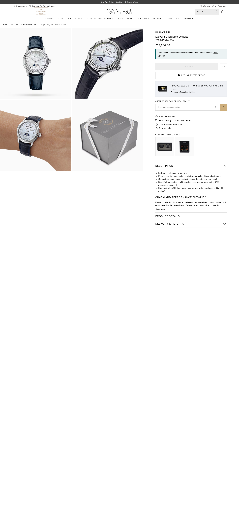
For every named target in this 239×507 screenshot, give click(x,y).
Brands (49, 19)
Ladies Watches (28, 24)
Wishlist (206, 6)
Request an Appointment (43, 6)
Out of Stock (186, 67)
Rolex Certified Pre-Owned (100, 19)
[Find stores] (223, 107)
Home (4, 24)
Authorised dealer (167, 116)
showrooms (21, 6)
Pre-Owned (143, 19)
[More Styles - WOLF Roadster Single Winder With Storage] (184, 146)
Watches (14, 24)
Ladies (130, 19)
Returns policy (166, 128)
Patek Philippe (74, 19)
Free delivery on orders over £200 (174, 120)
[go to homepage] (119, 12)
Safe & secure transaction (171, 124)
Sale (170, 19)
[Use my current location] (215, 107)
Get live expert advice (193, 75)
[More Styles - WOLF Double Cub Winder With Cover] (164, 146)
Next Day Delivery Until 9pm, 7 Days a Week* (119, 2)
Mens (120, 19)
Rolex (60, 19)
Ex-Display (158, 19)
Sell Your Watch (185, 19)
